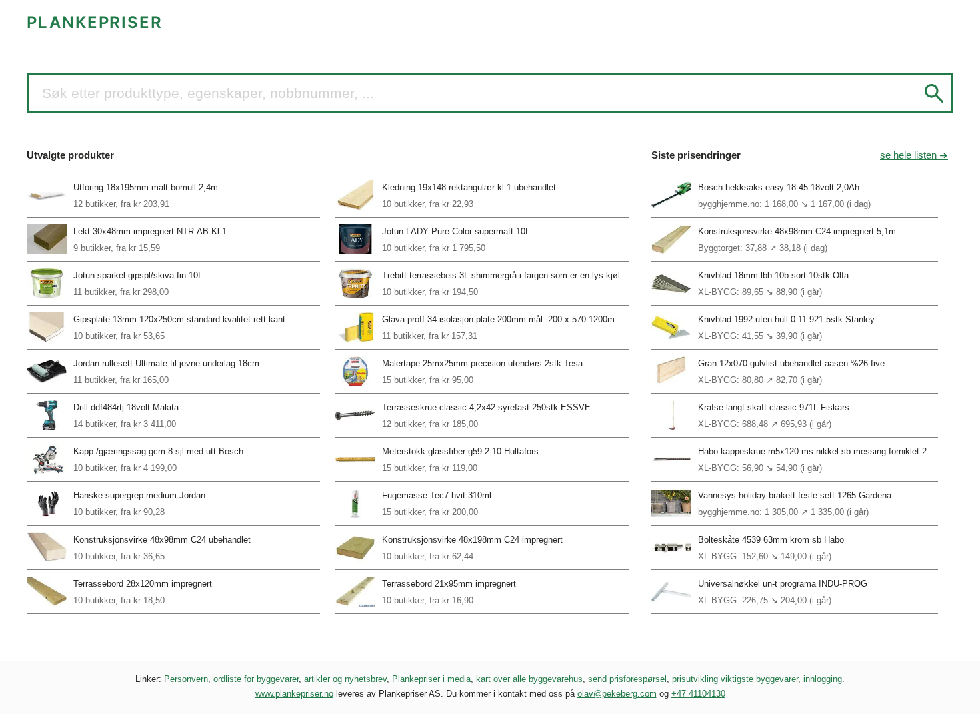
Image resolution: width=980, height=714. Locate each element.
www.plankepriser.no (294, 694)
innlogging (822, 679)
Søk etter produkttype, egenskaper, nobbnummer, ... (208, 93)
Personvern (186, 679)
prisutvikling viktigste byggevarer (735, 679)
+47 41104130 (698, 694)
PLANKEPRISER (95, 22)
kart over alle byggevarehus (529, 679)
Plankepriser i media (431, 679)
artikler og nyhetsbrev (345, 679)
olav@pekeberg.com (617, 694)
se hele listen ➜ (914, 155)
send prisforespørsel (627, 679)
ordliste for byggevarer (256, 679)
